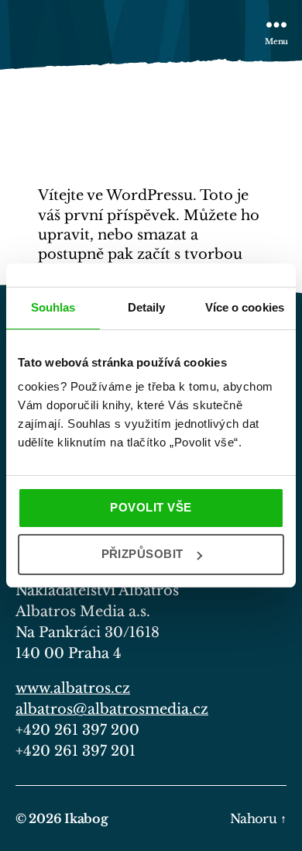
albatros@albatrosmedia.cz (111, 709)
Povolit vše (151, 507)
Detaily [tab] (147, 307)
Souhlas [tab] (53, 307)
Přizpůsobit (142, 553)
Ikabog (86, 818)
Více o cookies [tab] (244, 307)
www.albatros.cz (72, 688)
